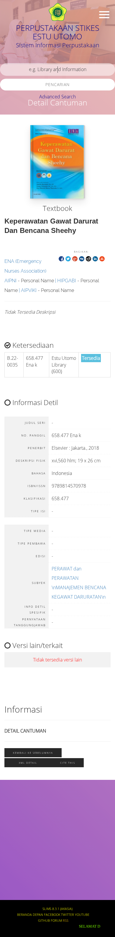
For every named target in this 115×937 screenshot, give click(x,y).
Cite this (67, 762)
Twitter (67, 915)
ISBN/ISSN (16, 852)
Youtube (82, 915)
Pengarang (16, 817)
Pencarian (57, 84)
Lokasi (12, 886)
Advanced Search (57, 96)
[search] (57, 69)
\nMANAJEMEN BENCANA (79, 587)
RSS (65, 920)
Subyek (13, 834)
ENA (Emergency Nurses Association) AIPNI (25, 270)
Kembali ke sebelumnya (33, 752)
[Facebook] (61, 258)
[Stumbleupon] (102, 258)
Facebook (52, 915)
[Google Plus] (75, 258)
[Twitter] (68, 258)
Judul (11, 800)
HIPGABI (66, 280)
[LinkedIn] (95, 258)
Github (44, 920)
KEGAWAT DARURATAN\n (79, 597)
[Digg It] (81, 258)
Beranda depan (30, 915)
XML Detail (28, 762)
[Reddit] (88, 258)
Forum (56, 920)
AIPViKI (29, 290)
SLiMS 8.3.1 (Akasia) (57, 909)
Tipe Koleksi (17, 869)
